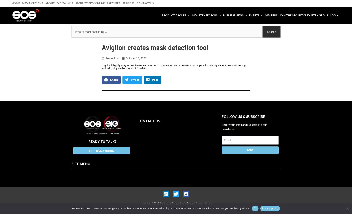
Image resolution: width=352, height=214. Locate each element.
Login (334, 15)
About (50, 3)
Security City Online (90, 3)
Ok (255, 208)
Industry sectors (204, 15)
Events (254, 15)
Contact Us (145, 3)
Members (271, 15)
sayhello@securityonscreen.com (161, 138)
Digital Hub (65, 3)
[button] (111, 80)
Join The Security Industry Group (304, 15)
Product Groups (174, 15)
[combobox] (167, 32)
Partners (113, 3)
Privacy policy (270, 208)
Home (16, 3)
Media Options (32, 3)
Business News (233, 15)
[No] (347, 208)
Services (128, 3)
